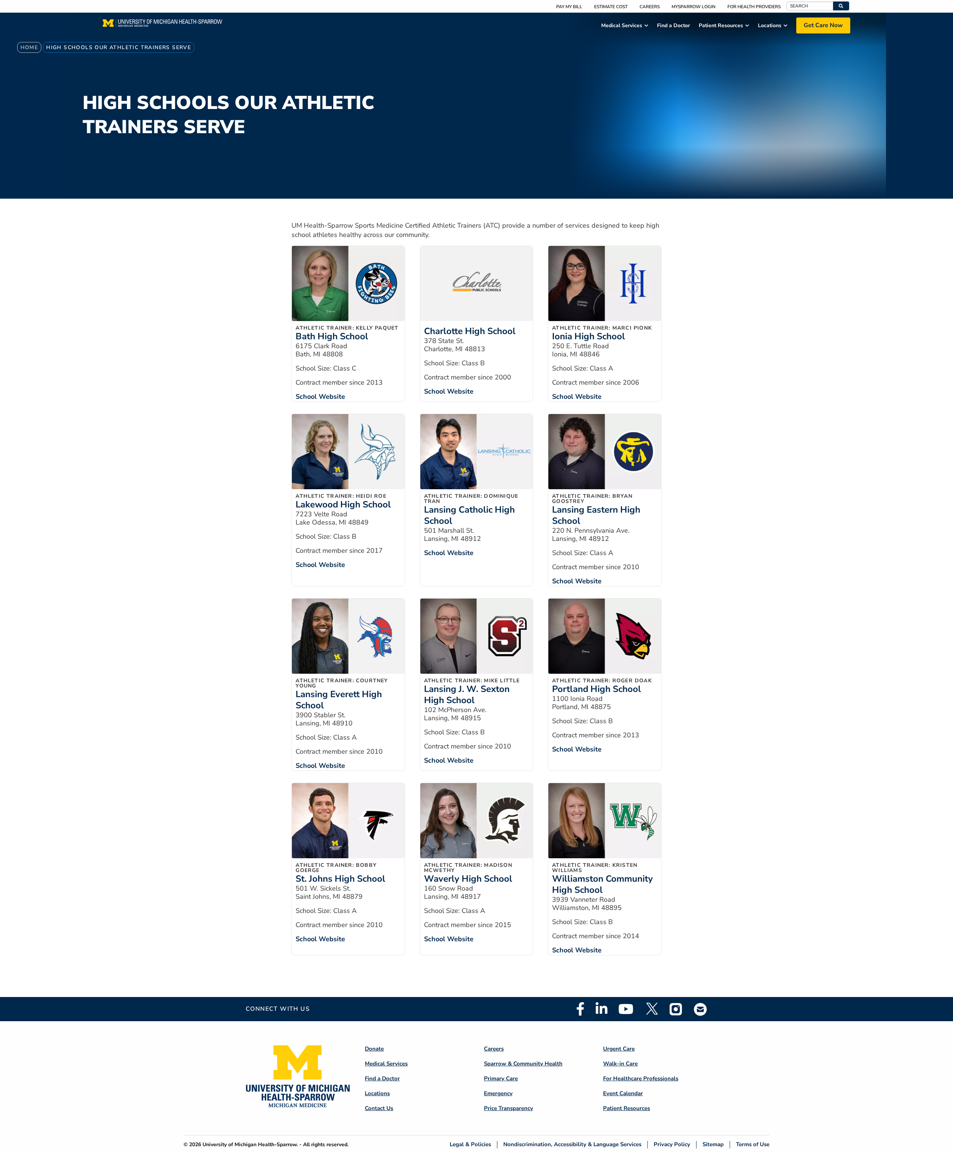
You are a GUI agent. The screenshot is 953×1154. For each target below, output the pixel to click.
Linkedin (601, 1009)
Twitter (651, 1009)
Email (700, 1009)
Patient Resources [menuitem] (721, 25)
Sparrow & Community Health (523, 1063)
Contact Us (379, 1108)
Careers (650, 7)
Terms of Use (752, 1144)
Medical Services (386, 1063)
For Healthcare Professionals (640, 1078)
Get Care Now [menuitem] (823, 25)
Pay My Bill (569, 7)
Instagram (676, 1009)
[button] (841, 5)
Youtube (626, 1009)
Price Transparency (508, 1108)
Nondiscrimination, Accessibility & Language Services (572, 1144)
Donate (374, 1048)
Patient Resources (626, 1108)
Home (29, 47)
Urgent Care (619, 1048)
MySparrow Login (693, 7)
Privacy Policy (672, 1144)
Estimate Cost (611, 7)
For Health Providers (754, 7)
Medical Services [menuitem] (621, 25)
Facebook (580, 1009)
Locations (377, 1093)
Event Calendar (623, 1093)
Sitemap (713, 1144)
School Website (320, 396)
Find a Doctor (382, 1078)
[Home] (162, 25)
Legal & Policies (470, 1144)
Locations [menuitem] (769, 25)
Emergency (498, 1093)
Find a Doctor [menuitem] (673, 25)
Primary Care (501, 1078)
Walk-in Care (620, 1063)
